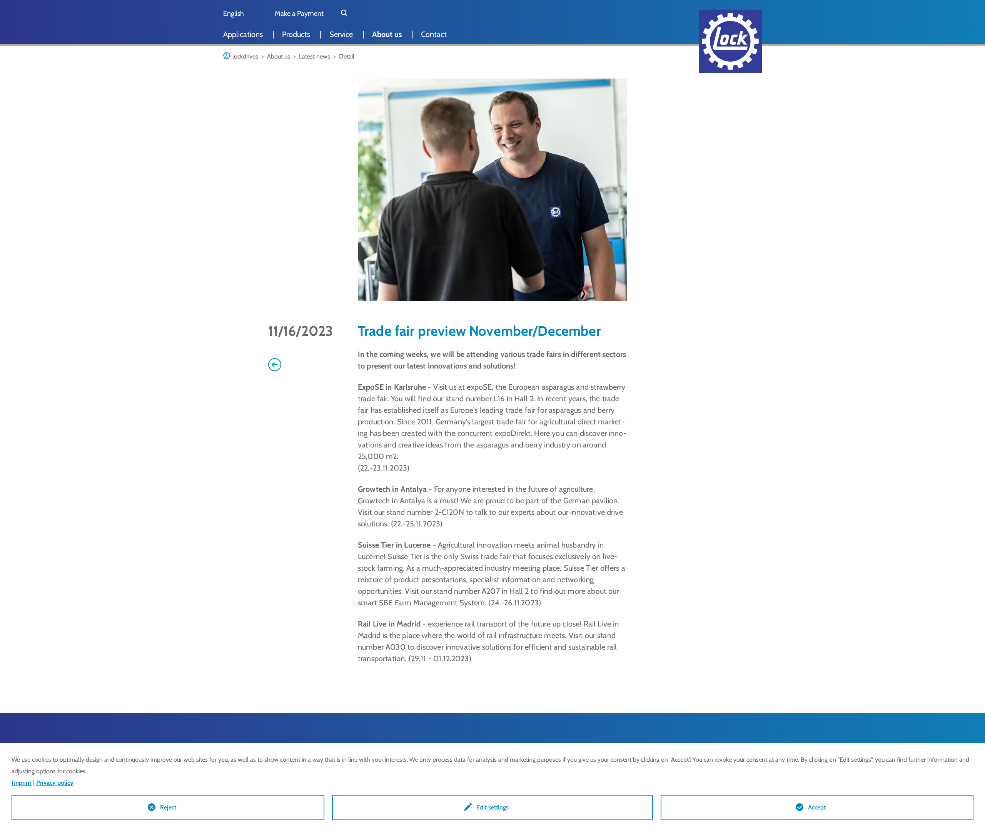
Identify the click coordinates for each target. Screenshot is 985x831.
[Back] (274, 363)
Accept (817, 807)
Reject (168, 807)
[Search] (344, 13)
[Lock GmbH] (730, 41)
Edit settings (492, 807)
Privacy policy (54, 782)
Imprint (22, 782)
